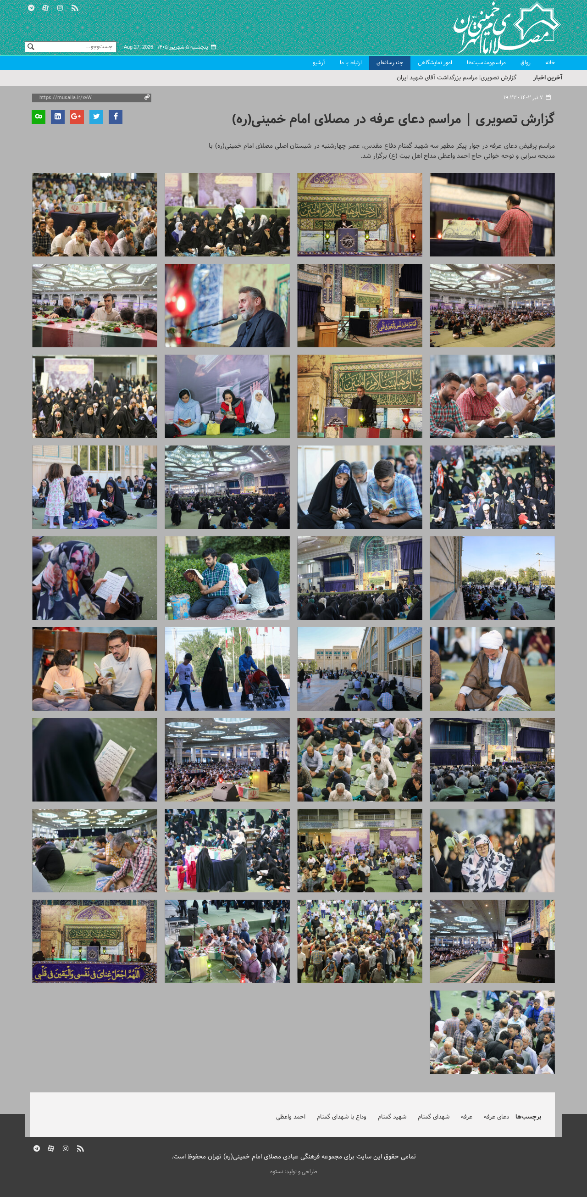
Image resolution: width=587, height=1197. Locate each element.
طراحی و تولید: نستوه (293, 1171)
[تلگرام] (31, 6)
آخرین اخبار (547, 78)
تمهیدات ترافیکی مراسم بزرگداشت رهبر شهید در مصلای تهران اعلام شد (430, 78)
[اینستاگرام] (60, 6)
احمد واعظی (290, 1117)
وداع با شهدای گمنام (341, 1117)
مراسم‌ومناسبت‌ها (486, 62)
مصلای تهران (493, 27)
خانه (550, 62)
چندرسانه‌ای (390, 62)
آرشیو (319, 62)
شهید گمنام (392, 1117)
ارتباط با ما (351, 62)
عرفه (466, 1117)
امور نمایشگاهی (435, 62)
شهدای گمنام (433, 1117)
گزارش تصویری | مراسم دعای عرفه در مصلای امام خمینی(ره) (393, 119)
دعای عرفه (496, 1117)
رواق (526, 62)
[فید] (74, 6)
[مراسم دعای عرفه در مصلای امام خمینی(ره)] (492, 214)
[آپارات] (45, 6)
